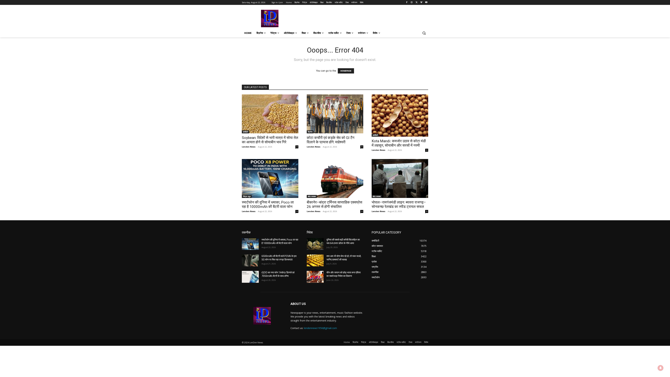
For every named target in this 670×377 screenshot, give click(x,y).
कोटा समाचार (312, 196)
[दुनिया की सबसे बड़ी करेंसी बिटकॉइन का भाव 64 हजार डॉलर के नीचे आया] (315, 244)
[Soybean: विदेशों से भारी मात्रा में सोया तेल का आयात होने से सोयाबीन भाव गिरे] (270, 113)
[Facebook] (407, 3)
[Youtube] (426, 3)
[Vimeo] (421, 3)
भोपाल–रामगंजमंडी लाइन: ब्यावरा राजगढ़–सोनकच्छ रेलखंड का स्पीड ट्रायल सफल (399, 204)
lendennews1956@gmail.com (320, 328)
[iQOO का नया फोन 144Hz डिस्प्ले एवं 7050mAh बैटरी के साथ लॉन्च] (250, 277)
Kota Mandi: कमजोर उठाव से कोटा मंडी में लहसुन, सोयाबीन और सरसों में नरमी (399, 143)
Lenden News (248, 146)
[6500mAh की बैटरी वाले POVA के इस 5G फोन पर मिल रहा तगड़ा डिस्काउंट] (250, 260)
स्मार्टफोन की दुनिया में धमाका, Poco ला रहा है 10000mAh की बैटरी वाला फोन (268, 204)
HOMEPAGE (345, 71)
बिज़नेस (310, 132)
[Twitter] (417, 3)
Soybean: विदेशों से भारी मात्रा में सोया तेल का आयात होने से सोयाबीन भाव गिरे (270, 140)
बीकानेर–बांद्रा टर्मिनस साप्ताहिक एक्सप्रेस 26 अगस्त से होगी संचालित (334, 204)
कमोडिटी (245, 132)
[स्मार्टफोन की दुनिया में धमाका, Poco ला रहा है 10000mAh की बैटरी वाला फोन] (270, 178)
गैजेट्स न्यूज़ (247, 196)
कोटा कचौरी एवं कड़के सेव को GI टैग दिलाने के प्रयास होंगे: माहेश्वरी (330, 140)
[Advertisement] (361, 18)
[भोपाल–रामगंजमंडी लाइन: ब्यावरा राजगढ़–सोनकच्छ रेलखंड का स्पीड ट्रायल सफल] (400, 178)
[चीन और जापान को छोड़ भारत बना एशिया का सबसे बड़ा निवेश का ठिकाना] (315, 277)
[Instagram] (412, 3)
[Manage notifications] (660, 368)
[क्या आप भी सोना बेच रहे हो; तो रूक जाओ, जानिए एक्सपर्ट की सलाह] (315, 260)
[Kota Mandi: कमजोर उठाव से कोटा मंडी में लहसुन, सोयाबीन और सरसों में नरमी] (400, 115)
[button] (424, 33)
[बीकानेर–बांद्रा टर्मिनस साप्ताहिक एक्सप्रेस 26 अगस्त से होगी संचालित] (335, 178)
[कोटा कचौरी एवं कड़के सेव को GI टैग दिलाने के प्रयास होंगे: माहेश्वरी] (335, 113)
